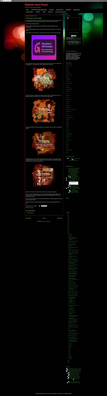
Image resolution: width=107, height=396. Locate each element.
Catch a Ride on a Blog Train (73, 172)
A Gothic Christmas (72, 282)
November (70, 236)
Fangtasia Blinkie (73, 175)
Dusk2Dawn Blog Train (73, 174)
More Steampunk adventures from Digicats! (72, 298)
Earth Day (68, 91)
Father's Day (68, 99)
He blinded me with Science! (72, 302)
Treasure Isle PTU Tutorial (73, 251)
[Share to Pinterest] (46, 206)
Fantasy (67, 97)
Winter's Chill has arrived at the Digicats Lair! (73, 316)
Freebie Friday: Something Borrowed (72, 319)
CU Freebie (68, 79)
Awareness (68, 73)
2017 (68, 221)
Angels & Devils (69, 64)
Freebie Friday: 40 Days (73, 295)
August (69, 346)
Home (27, 9)
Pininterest (50, 11)
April (69, 353)
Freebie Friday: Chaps (72, 335)
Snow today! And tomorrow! (71, 309)
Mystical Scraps (60, 9)
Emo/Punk (68, 95)
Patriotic (67, 123)
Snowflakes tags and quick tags (72, 288)
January (70, 358)
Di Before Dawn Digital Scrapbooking (39, 9)
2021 (68, 215)
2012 (68, 229)
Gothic (67, 103)
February (70, 356)
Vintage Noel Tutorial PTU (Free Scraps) (73, 269)
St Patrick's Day (69, 133)
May (69, 351)
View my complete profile (74, 32)
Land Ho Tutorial (71, 323)
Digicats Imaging (69, 89)
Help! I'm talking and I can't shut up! (72, 331)
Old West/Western (69, 117)
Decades (67, 87)
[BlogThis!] (43, 206)
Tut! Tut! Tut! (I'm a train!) (73, 292)
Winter (67, 152)
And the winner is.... (72, 310)
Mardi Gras (68, 107)
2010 (68, 232)
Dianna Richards (77, 37)
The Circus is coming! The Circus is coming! (73, 334)
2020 (68, 217)
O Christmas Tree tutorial (73, 286)
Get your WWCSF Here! (73, 160)
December (70, 234)
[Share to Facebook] (45, 206)
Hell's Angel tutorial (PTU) (73, 265)
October (70, 343)
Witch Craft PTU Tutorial (73, 241)
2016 (68, 222)
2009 (68, 360)
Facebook (38, 11)
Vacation (67, 148)
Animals (67, 66)
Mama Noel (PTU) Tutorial (73, 250)
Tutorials (67, 144)
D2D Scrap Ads (76, 9)
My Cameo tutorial (71, 303)
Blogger (70, 393)
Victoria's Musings (71, 242)
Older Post (59, 218)
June (69, 350)
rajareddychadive (61, 393)
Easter (67, 93)
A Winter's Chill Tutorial (72, 271)
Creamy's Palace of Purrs (60, 11)
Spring (67, 131)
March (69, 355)
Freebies (67, 101)
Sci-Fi (67, 127)
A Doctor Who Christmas (73, 293)
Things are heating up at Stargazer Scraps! (73, 321)
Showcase (52, 9)
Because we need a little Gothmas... (73, 306)
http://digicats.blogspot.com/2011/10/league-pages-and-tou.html (73, 44)
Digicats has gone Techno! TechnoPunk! (73, 279)
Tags (33, 207)
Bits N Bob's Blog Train (73, 170)
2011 (68, 231)
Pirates (67, 125)
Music (67, 113)
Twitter (44, 11)
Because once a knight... (73, 258)
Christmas (68, 81)
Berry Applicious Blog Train (73, 169)
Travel (67, 142)
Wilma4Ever (68, 9)
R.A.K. (69, 328)
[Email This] (41, 206)
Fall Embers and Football (73, 326)
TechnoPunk (70, 281)
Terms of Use (68, 140)
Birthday (67, 77)
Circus (67, 85)
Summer (67, 137)
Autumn (30, 207)
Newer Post (28, 218)
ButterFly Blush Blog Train (74, 171)
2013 (68, 227)
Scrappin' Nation (29, 11)
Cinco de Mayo (69, 83)
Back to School (69, 75)
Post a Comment (30, 212)
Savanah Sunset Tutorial (73, 325)
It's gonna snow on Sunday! (72, 313)
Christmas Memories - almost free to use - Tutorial (72, 238)
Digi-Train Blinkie (73, 173)
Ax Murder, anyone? (72, 266)
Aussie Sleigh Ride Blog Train (73, 168)
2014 (68, 226)
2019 (68, 219)
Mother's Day (68, 111)
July (69, 348)
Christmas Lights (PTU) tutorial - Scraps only (72, 273)
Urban (67, 146)
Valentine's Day (69, 150)
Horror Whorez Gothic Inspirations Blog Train (73, 341)
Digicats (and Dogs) (36, 4)
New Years (68, 115)
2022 (68, 214)
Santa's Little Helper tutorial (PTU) (72, 276)
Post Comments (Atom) (46, 221)
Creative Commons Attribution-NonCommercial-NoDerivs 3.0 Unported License (73, 39)
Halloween (68, 105)
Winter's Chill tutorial (72, 284)
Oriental (67, 119)
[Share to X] (44, 206)
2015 (68, 224)
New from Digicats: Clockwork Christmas (72, 338)
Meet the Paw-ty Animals (71, 109)
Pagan (67, 121)
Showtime (68, 129)
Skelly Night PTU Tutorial (73, 260)
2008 (68, 362)
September (70, 345)
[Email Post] (39, 205)
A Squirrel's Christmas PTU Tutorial (72, 263)
